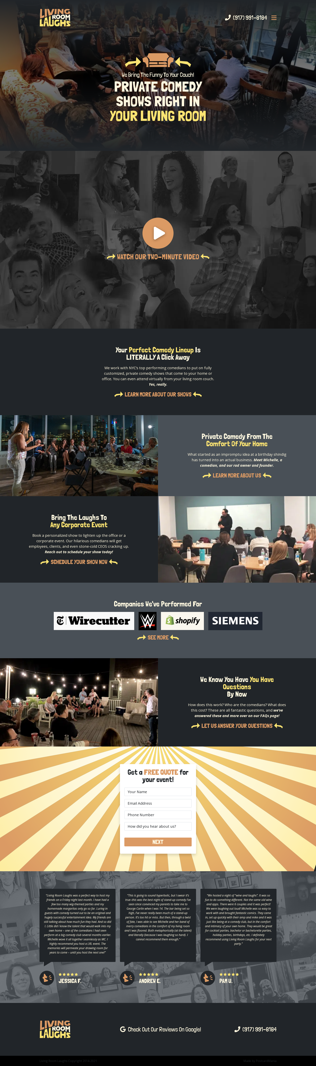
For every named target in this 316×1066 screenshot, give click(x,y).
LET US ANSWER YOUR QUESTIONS (237, 725)
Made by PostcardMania (259, 1061)
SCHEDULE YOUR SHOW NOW (79, 562)
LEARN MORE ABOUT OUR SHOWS (158, 394)
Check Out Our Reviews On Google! (163, 1029)
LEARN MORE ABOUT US (237, 475)
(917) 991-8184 (249, 17)
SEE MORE (158, 637)
